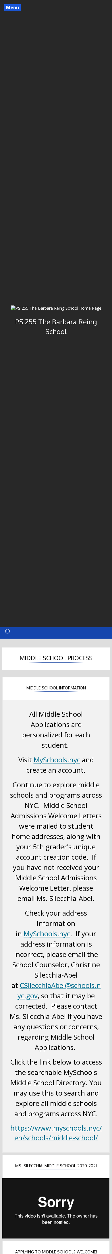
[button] (7, 631)
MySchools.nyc (57, 759)
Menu (12, 7)
